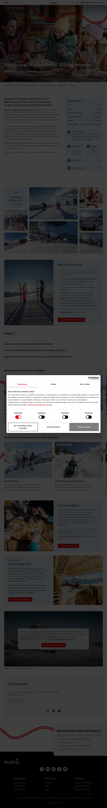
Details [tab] (53, 384)
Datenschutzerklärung (36, 405)
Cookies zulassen (84, 427)
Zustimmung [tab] (22, 384)
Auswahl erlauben (53, 427)
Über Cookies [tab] (85, 384)
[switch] (42, 417)
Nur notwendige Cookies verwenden (23, 427)
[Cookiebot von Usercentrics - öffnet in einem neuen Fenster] (90, 378)
